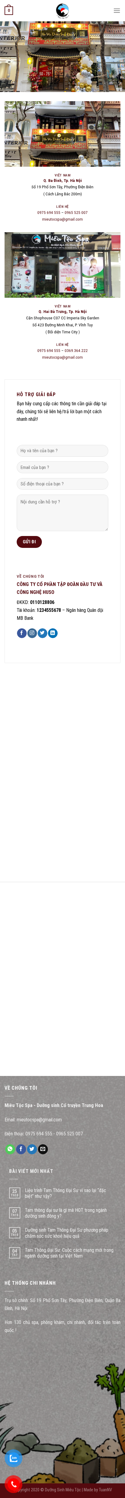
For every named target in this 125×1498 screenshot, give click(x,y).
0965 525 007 (76, 212)
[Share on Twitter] (32, 1149)
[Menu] (116, 10)
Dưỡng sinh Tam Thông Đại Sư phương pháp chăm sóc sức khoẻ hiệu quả (66, 1233)
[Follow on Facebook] (21, 633)
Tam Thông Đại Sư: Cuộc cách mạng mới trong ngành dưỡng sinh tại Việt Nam (69, 1253)
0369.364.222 (76, 350)
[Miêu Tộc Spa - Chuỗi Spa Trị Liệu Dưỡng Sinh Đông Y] (62, 10)
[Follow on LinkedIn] (52, 633)
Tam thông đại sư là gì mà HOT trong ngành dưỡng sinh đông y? (66, 1213)
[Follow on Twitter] (42, 633)
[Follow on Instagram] (32, 633)
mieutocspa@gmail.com (62, 219)
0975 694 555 (48, 212)
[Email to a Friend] (43, 1149)
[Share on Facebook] (21, 1149)
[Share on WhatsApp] (10, 1149)
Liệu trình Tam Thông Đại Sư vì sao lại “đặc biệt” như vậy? (65, 1193)
